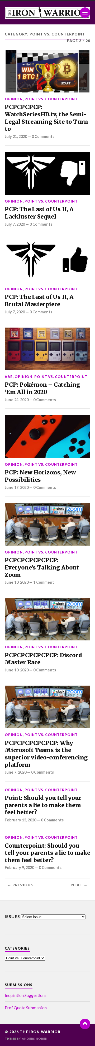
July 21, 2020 (16, 136)
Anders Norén (35, 1038)
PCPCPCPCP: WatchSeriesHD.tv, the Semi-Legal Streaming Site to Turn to (46, 117)
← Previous (20, 885)
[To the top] (85, 1024)
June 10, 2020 (16, 582)
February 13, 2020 (20, 820)
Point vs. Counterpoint (51, 99)
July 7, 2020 (15, 224)
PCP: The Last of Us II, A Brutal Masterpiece (39, 300)
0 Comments (43, 136)
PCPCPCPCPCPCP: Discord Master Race (43, 659)
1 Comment (43, 582)
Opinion (14, 99)
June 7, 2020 (15, 772)
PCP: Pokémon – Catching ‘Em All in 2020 (42, 388)
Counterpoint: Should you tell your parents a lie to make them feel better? (47, 853)
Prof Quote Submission (26, 1007)
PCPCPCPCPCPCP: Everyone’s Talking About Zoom (42, 567)
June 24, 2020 (16, 399)
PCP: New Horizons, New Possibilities (40, 476)
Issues (12, 916)
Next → (79, 885)
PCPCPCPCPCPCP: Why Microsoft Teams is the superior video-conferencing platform (46, 753)
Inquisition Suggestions (25, 995)
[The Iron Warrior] (47, 13)
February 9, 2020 (19, 867)
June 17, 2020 (16, 487)
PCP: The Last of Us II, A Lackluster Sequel (39, 213)
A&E (9, 377)
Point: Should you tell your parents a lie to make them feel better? (43, 805)
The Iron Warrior (40, 1032)
